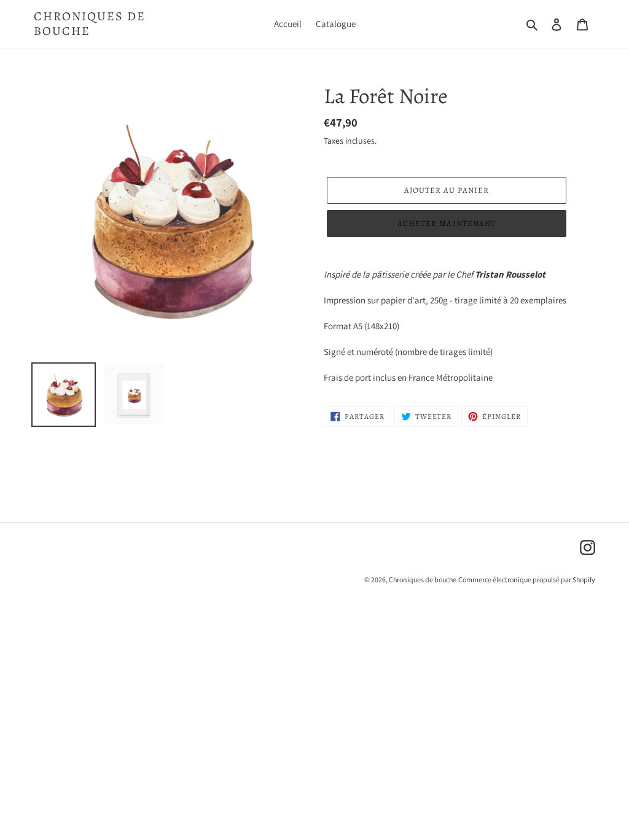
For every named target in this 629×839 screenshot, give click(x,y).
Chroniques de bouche (90, 24)
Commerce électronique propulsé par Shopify (526, 579)
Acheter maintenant (446, 223)
